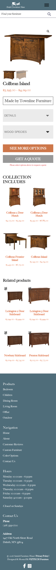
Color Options (10, 455)
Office (6, 412)
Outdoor (7, 417)
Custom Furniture (12, 450)
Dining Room (10, 400)
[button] (48, 31)
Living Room (10, 406)
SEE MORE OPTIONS (28, 148)
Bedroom (8, 389)
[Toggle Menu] (46, 5)
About (6, 438)
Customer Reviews (13, 444)
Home (6, 433)
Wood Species (15, 131)
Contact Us (9, 461)
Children (7, 395)
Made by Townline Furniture (28, 100)
